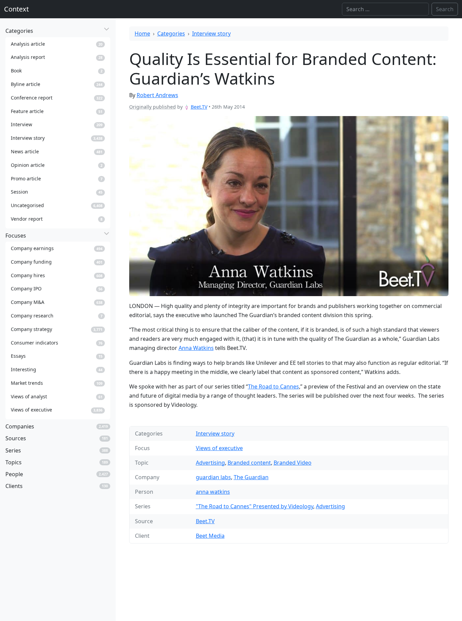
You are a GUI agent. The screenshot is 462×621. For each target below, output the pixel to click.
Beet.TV (199, 107)
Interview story (211, 33)
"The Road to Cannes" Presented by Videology (254, 506)
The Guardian (251, 477)
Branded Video (292, 462)
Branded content (249, 462)
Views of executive (219, 448)
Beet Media (210, 535)
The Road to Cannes (273, 386)
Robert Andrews (157, 95)
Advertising (210, 462)
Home (142, 33)
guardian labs (213, 477)
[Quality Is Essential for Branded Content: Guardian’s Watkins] (289, 206)
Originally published (152, 107)
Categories (171, 33)
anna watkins (213, 491)
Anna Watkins (196, 348)
